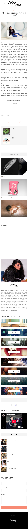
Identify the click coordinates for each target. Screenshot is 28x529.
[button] (4, 3)
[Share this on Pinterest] (14, 122)
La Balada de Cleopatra (12, 468)
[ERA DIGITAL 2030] (14, 394)
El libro (7, 115)
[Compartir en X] (11, 122)
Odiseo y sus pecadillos (12, 441)
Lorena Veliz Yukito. (19, 526)
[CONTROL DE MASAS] (14, 384)
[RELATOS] (14, 336)
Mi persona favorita (11, 454)
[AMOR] (14, 355)
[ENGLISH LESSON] (14, 326)
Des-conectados (10, 447)
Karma (8, 461)
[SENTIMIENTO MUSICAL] (14, 375)
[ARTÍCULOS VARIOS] (14, 365)
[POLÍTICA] (14, 345)
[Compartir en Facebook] (8, 122)
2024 (14, 10)
